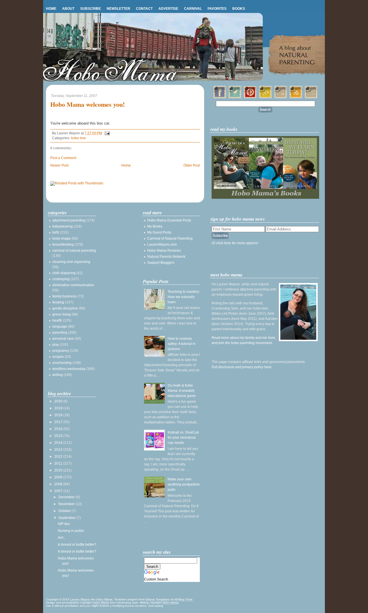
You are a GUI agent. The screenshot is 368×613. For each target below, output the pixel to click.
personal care (63, 339)
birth (55, 232)
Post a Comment (63, 158)
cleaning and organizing (71, 262)
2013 (58, 450)
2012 (58, 457)
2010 (58, 470)
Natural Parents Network (166, 257)
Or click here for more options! (235, 243)
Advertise (168, 9)
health (57, 320)
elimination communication (73, 285)
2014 (58, 443)
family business (64, 296)
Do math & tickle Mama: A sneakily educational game (182, 390)
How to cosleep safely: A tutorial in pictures (181, 344)
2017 (58, 422)
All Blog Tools (183, 599)
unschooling (62, 363)
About (68, 9)
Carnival (193, 9)
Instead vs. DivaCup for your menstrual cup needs (183, 437)
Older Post (191, 165)
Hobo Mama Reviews (164, 251)
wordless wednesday (68, 369)
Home (51, 9)
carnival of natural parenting (74, 251)
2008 (58, 484)
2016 (58, 429)
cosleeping (61, 279)
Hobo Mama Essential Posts (169, 220)
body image (61, 238)
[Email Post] (106, 133)
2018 (58, 415)
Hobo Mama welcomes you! (87, 104)
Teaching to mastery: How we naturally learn (184, 297)
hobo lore (78, 138)
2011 (58, 463)
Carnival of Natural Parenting (170, 238)
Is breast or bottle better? (77, 545)
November (67, 504)
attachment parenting (68, 220)
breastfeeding (63, 244)
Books (238, 9)
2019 (58, 408)
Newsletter (118, 9)
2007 (58, 491)
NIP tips (64, 524)
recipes (58, 357)
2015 (58, 436)
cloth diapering (64, 273)
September (67, 518)
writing (57, 375)
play (55, 345)
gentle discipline (65, 308)
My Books (154, 226)
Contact (144, 9)
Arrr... (62, 538)
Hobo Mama (104, 599)
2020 (58, 401)
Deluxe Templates (157, 599)
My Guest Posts (159, 232)
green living (61, 314)
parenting (59, 333)
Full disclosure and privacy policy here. (242, 367)
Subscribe (90, 9)
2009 (58, 477)
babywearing (62, 226)
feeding (58, 302)
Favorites (217, 9)
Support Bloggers (161, 263)
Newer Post (59, 165)
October (65, 511)
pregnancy (60, 351)
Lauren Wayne (80, 599)
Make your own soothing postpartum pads (184, 484)
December (67, 497)
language (59, 326)
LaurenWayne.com (162, 244)
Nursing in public (71, 531)
